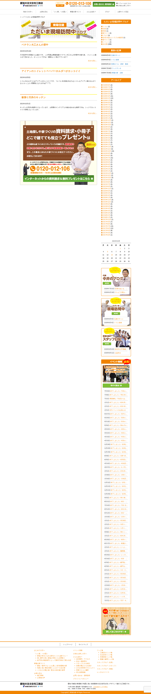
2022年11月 (107, 149)
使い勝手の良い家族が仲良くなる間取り (51, 658)
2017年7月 (106, 226)
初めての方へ (28, 12)
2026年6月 (106, 89)
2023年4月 (106, 138)
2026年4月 (106, 94)
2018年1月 (106, 217)
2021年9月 (106, 180)
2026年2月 (106, 98)
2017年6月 (106, 228)
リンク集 (100, 650)
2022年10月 (107, 151)
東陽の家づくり (75, 12)
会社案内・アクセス (83, 659)
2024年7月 (106, 105)
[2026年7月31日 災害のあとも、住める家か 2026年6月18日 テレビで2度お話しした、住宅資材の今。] (116, 281)
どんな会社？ (91, 12)
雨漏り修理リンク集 (107, 659)
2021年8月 (106, 182)
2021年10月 (107, 177)
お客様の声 (41, 678)
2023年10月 (107, 124)
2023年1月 (106, 144)
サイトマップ (83, 644)
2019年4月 (106, 208)
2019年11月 (107, 202)
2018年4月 (106, 211)
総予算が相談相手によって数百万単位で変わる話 (54, 660)
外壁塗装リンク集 (106, 657)
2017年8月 (106, 224)
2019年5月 (106, 206)
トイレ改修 (115, 60)
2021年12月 (107, 173)
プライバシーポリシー (81, 679)
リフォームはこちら (124, 3)
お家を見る (44, 12)
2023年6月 (106, 133)
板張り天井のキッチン (34, 97)
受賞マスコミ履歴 (82, 670)
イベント (106, 42)
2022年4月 (106, 164)
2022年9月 (106, 153)
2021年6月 (106, 186)
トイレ (105, 26)
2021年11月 (107, 175)
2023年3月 (106, 140)
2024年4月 (106, 111)
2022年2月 (106, 169)
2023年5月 (106, 135)
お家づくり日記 (123, 12)
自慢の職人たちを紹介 (84, 666)
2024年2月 (106, 116)
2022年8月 (106, 155)
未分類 (105, 44)
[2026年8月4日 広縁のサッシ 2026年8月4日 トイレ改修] (116, 311)
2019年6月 (106, 204)
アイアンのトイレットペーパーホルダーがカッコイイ (51, 71)
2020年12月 (107, 188)
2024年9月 (106, 102)
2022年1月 (106, 171)
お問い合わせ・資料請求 (81, 675)
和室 (104, 31)
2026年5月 (106, 91)
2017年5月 (106, 230)
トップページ (67, 644)
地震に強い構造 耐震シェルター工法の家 (51, 668)
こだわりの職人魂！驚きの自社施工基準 (51, 670)
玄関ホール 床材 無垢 (119, 64)
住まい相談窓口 (81, 661)
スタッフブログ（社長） (105, 662)
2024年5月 (106, 109)
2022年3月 (106, 166)
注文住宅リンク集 (106, 655)
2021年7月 (106, 184)
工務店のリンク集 (106, 652)
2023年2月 (106, 142)
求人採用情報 (80, 672)
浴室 (104, 29)
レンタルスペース (103, 672)
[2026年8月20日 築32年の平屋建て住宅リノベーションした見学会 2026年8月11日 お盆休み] (116, 342)
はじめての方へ (39, 650)
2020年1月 (106, 197)
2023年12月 (107, 120)
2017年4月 (106, 233)
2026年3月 (106, 96)
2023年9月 (106, 127)
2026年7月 (106, 87)
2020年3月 (106, 195)
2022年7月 (106, 158)
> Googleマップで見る (100, 687)
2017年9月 (106, 222)
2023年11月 (107, 122)
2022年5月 (106, 162)
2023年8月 (106, 129)
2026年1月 (106, 100)
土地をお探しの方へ (124, 5)
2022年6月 (106, 160)
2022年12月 (107, 147)
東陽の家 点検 (117, 73)
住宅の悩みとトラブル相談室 (113, 37)
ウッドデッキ (116, 68)
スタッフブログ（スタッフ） (107, 666)
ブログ (107, 12)
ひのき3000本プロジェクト (85, 668)
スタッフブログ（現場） (105, 669)
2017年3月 (106, 235)
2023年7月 (106, 131)
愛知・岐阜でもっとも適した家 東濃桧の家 (52, 666)
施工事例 (40, 675)
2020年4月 (106, 193)
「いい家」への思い (60, 12)
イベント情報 (77, 650)
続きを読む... (92, 61)
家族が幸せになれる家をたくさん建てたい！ (52, 656)
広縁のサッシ (115, 55)
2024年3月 (106, 113)
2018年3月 (106, 213)
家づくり (106, 33)
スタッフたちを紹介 (83, 663)
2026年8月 (106, 85)
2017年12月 (107, 219)
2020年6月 (106, 191)
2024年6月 (106, 107)
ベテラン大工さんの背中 (35, 44)
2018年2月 (106, 215)
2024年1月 (106, 118)
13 (112, 255)
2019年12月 (107, 200)
